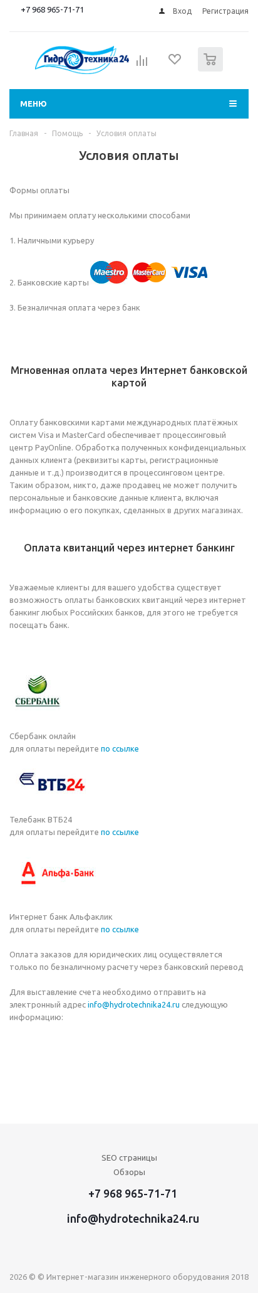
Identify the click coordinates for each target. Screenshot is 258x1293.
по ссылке (120, 748)
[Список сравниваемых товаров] (142, 64)
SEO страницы (129, 1157)
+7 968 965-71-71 (52, 9)
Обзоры (129, 1172)
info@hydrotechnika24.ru (134, 1004)
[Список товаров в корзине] (212, 69)
